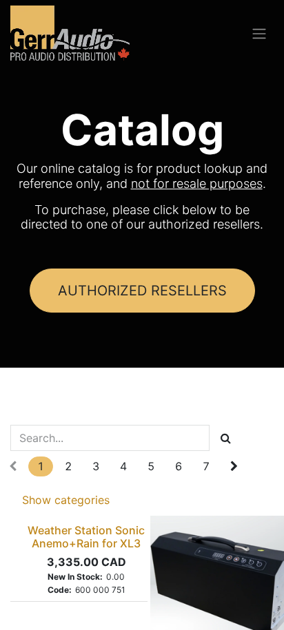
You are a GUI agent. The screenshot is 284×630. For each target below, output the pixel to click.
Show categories (66, 500)
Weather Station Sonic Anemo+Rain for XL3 (86, 536)
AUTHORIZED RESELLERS (142, 290)
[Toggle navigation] (259, 33)
